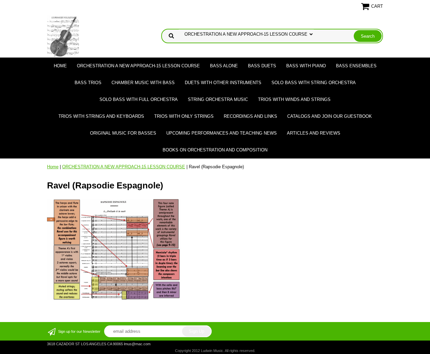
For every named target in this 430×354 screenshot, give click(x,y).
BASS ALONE (224, 65)
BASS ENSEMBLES (356, 65)
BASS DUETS (262, 65)
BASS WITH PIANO (306, 65)
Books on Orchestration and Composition (215, 149)
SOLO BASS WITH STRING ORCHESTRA (313, 82)
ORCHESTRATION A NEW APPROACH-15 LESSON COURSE (138, 65)
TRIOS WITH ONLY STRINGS (184, 116)
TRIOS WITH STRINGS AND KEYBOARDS (101, 116)
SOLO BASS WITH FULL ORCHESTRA (138, 99)
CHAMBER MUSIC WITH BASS (143, 82)
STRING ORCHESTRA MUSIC (218, 99)
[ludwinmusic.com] (63, 35)
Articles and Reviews (313, 133)
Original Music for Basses (123, 133)
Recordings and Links (250, 116)
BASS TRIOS (88, 82)
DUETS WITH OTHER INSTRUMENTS (223, 82)
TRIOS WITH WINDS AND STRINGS (294, 99)
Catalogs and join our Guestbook (329, 116)
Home (60, 65)
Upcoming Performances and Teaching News (221, 133)
